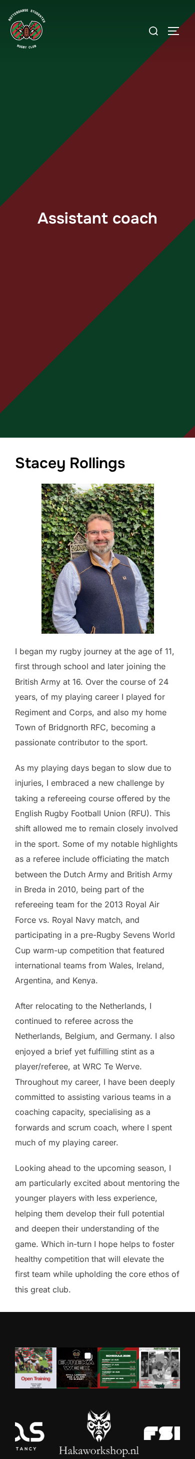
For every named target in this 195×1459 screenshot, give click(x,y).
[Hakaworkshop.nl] (96, 1433)
